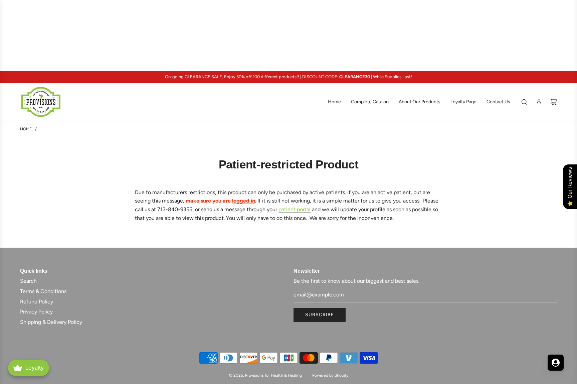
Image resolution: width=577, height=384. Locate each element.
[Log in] (539, 102)
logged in (243, 201)
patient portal (294, 209)
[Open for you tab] (556, 363)
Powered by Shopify (330, 375)
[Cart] (553, 102)
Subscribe (319, 314)
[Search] (524, 102)
